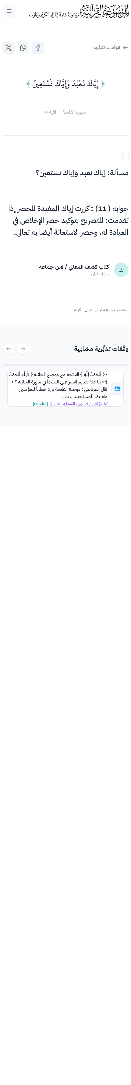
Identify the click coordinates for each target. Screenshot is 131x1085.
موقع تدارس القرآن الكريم (94, 310)
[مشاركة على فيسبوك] (38, 48)
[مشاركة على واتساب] (23, 48)
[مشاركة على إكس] (8, 48)
